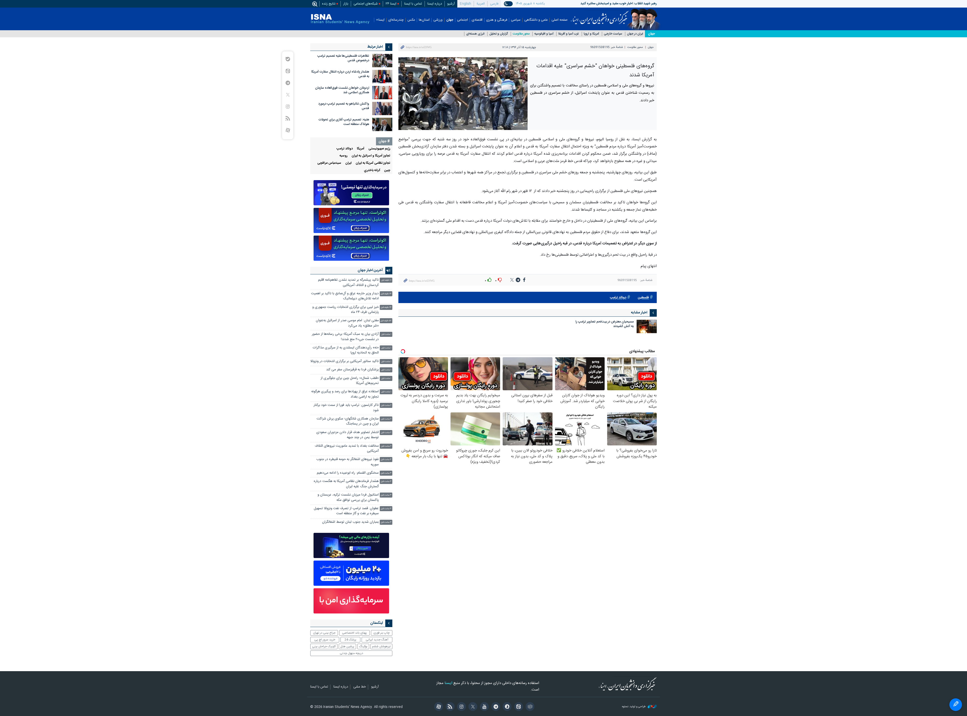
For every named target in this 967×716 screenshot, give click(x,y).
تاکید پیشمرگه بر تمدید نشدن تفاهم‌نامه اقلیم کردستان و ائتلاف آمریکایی (348, 282)
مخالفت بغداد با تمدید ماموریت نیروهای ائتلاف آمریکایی (347, 448)
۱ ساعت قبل (386, 334)
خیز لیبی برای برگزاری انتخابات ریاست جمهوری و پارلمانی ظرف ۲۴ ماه (345, 310)
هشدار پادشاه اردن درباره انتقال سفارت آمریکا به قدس (340, 74)
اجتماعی (462, 20)
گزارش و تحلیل (498, 34)
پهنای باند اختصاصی (354, 632)
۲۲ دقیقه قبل (386, 307)
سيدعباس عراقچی (329, 163)
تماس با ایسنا (413, 4)
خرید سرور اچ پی (324, 639)
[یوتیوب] (483, 707)
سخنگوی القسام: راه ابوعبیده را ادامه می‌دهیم (348, 473)
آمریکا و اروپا (591, 34)
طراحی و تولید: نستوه (634, 707)
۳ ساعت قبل (386, 459)
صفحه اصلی (559, 20)
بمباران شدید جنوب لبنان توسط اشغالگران (350, 522)
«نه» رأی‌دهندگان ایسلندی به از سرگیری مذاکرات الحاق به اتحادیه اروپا (346, 350)
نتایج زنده (328, 4)
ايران (348, 163)
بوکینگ (363, 646)
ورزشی (437, 20)
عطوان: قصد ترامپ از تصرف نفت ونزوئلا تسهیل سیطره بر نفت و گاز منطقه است (346, 511)
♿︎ (955, 704)
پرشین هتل (347, 646)
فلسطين (643, 297)
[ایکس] (472, 707)
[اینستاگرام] (461, 707)
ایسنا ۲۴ (391, 4)
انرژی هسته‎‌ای (475, 34)
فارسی (494, 4)
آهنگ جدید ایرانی (377, 639)
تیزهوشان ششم (381, 646)
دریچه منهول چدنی (351, 653)
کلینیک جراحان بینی (324, 646)
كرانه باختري (372, 170)
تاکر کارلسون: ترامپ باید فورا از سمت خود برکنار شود (346, 408)
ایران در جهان (635, 34)
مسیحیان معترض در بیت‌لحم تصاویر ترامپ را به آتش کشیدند (604, 324)
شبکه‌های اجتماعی (366, 4)
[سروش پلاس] (506, 707)
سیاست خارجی (613, 34)
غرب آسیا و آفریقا (568, 34)
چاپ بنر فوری (381, 632)
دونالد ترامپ (618, 297)
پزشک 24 (350, 639)
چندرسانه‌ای (396, 20)
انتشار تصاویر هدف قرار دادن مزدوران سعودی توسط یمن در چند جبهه (347, 435)
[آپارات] (438, 707)
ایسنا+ (380, 20)
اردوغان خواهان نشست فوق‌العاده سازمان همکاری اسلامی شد (342, 90)
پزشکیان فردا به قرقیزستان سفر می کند (352, 369)
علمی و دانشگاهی (536, 20)
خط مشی (359, 687)
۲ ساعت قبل (386, 405)
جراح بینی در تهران (324, 632)
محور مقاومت (521, 34)
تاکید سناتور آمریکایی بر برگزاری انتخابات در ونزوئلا (344, 361)
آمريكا (360, 148)
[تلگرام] (495, 707)
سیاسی (516, 20)
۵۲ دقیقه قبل (386, 320)
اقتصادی (477, 20)
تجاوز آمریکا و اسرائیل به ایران (371, 155)
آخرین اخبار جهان (370, 270)
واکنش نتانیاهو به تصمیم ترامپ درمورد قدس (343, 106)
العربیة (480, 4)
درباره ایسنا (434, 4)
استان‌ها (424, 20)
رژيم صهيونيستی (379, 148)
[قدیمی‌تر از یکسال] (647, 326)
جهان (449, 20)
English (465, 4)
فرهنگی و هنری (496, 20)
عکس (411, 20)
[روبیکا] (529, 707)
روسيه (343, 155)
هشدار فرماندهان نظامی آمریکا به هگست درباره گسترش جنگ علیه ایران (346, 484)
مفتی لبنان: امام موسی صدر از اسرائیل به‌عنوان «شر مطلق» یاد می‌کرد (347, 323)
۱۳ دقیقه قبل (386, 294)
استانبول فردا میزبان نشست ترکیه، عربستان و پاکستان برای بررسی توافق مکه (348, 497)
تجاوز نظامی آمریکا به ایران (373, 163)
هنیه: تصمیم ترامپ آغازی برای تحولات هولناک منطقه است (344, 122)
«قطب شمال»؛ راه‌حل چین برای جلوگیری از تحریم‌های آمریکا (350, 381)
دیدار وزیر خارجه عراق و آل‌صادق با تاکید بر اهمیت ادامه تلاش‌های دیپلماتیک (345, 296)
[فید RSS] (449, 707)
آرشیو (451, 4)
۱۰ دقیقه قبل (386, 280)
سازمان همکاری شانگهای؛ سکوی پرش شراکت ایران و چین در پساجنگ (348, 421)
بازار (345, 4)
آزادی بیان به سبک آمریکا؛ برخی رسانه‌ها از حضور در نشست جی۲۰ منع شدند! (345, 337)
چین (387, 170)
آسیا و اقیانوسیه (544, 34)
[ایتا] (517, 707)
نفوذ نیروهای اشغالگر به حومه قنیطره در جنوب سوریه (347, 462)
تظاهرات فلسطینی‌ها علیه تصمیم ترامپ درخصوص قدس (343, 58)
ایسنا (600, 16)
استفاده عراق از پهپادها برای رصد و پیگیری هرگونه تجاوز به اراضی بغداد (345, 394)
